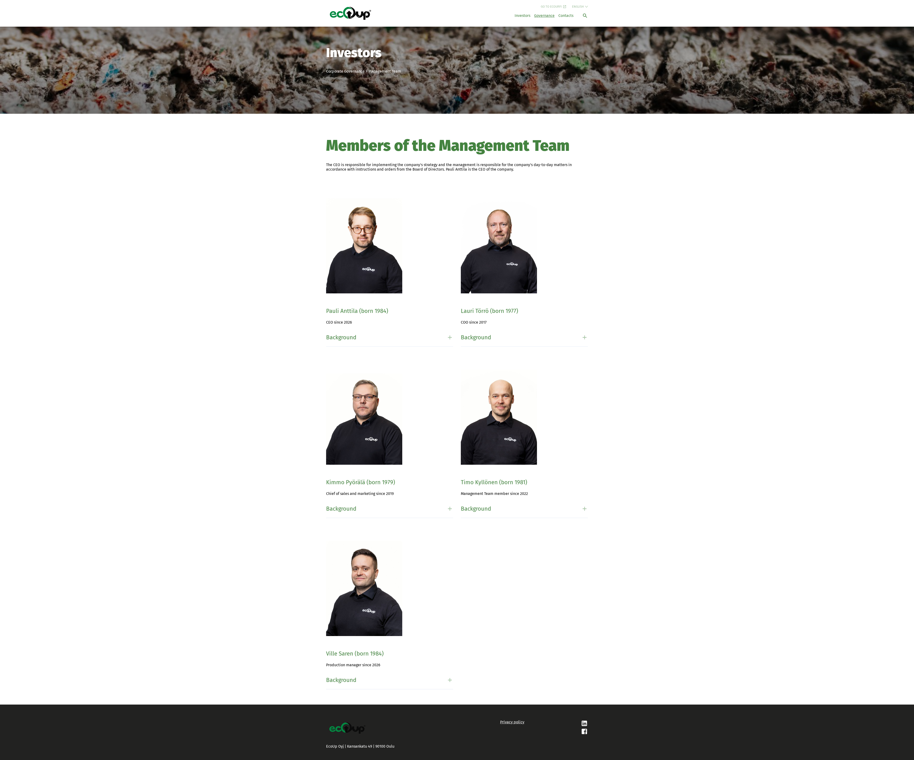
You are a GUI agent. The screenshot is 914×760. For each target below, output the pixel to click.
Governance (544, 15)
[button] (389, 337)
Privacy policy (512, 722)
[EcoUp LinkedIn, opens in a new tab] (556, 724)
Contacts (565, 15)
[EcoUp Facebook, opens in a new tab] (556, 732)
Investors (522, 15)
